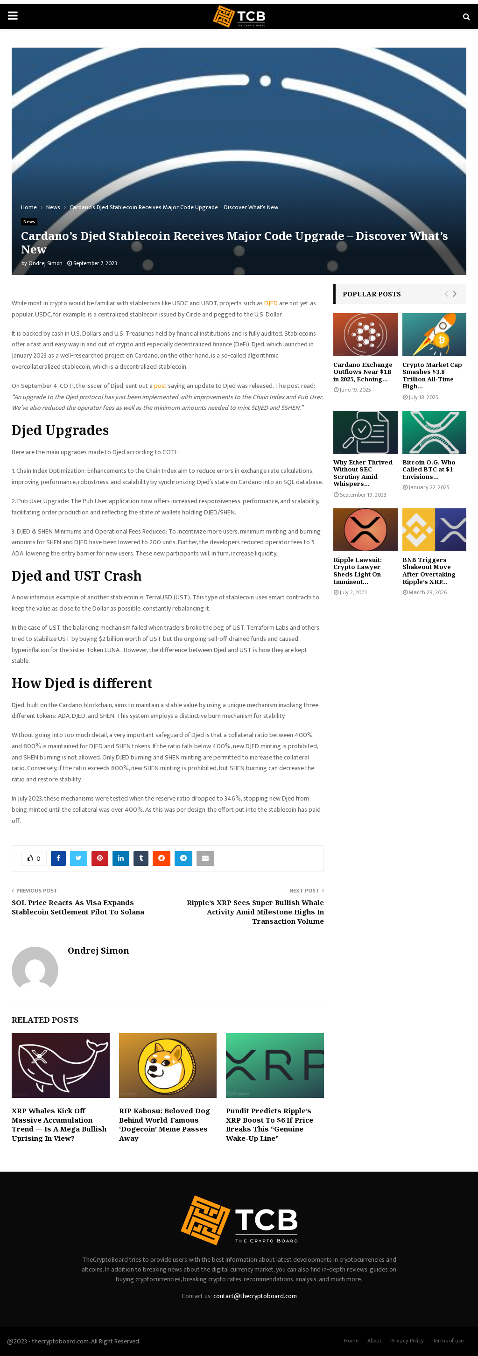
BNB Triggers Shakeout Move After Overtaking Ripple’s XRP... (429, 570)
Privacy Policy (407, 1340)
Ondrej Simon (45, 263)
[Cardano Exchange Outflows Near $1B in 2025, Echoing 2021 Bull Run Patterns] (365, 334)
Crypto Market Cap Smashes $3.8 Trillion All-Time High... (432, 375)
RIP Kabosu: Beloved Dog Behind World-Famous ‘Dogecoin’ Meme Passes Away (164, 1124)
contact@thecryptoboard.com (255, 1296)
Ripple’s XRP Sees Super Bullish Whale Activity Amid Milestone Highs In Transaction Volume (255, 912)
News (29, 221)
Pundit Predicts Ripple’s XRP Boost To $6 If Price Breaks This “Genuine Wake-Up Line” (269, 1124)
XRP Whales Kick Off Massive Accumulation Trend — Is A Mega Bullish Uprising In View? (59, 1124)
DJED (271, 303)
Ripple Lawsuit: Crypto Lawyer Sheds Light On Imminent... (357, 570)
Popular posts (372, 293)
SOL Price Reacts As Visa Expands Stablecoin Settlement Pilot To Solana (78, 907)
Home (351, 1340)
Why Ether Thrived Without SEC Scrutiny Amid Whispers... (363, 473)
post (160, 385)
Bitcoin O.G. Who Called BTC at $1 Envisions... (429, 469)
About (374, 1340)
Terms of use (448, 1340)
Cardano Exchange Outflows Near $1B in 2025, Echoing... (363, 371)
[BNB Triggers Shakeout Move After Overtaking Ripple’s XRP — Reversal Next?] (434, 529)
